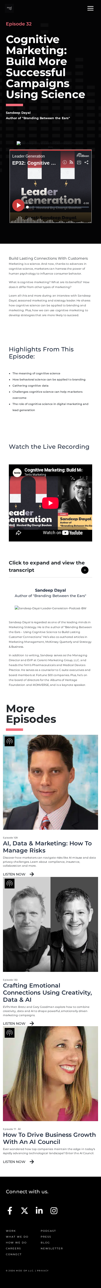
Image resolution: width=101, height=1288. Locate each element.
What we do (17, 1236)
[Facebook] (10, 1211)
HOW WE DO (16, 1242)
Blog (45, 1242)
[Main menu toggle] (90, 8)
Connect (14, 1254)
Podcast (48, 1230)
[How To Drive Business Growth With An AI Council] (50, 1076)
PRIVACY (43, 1270)
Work (11, 1230)
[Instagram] (54, 1211)
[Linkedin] (39, 1211)
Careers (13, 1248)
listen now (14, 874)
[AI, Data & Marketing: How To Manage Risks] (50, 785)
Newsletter (52, 1248)
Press (46, 1236)
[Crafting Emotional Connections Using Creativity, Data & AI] (50, 927)
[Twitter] (24, 1211)
